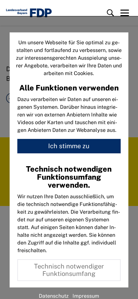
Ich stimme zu (69, 146)
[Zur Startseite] (29, 12)
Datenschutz (54, 296)
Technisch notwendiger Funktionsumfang (69, 270)
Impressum (86, 296)
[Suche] (110, 12)
